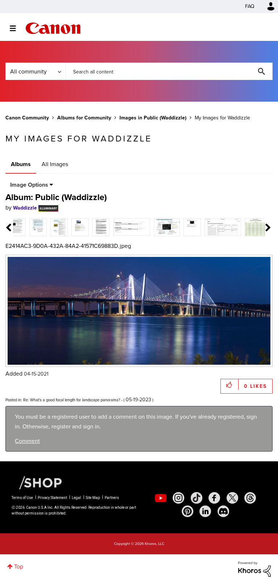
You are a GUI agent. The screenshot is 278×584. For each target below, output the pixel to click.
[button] (239, 233)
